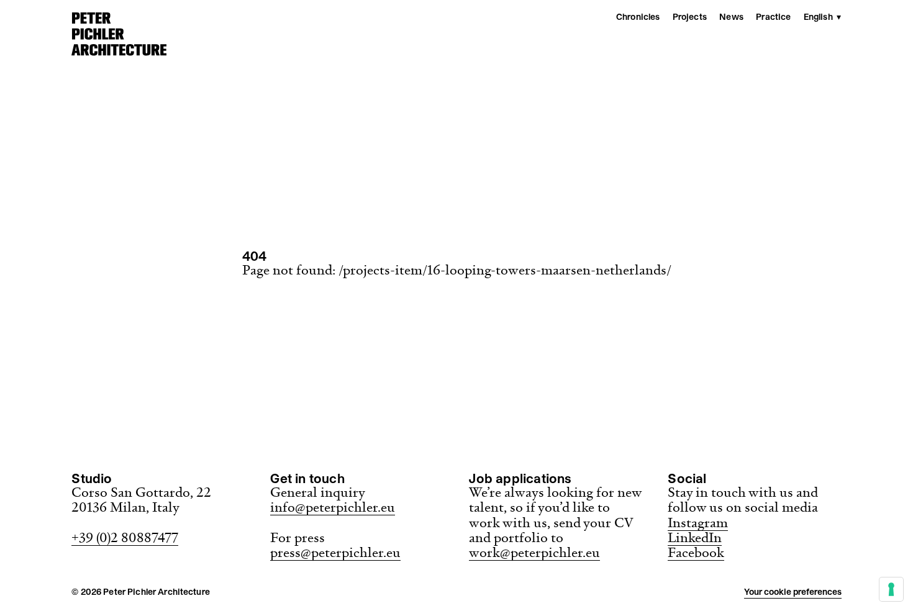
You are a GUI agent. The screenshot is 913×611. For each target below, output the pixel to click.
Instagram (698, 522)
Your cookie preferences (793, 591)
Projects (690, 16)
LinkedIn (695, 537)
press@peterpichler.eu (335, 552)
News (731, 16)
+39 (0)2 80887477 (124, 537)
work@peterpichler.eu (534, 552)
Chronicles (638, 16)
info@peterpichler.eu (332, 507)
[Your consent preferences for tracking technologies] (891, 589)
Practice (773, 16)
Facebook (696, 552)
